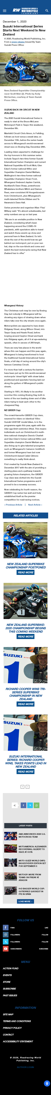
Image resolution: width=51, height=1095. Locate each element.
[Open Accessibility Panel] (47, 1083)
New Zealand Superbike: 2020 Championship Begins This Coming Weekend (25, 628)
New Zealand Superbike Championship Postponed (25, 565)
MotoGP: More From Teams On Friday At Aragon (30, 877)
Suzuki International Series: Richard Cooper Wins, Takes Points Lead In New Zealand (25, 761)
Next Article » (35, 504)
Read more (25, 572)
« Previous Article (13, 504)
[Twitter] (30, 805)
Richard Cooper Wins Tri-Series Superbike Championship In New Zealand (26, 694)
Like (46, 928)
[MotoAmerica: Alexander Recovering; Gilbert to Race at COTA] (10, 848)
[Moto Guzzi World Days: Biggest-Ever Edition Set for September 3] (10, 862)
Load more (24, 901)
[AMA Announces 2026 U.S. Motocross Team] (10, 836)
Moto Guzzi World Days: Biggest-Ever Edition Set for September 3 (32, 863)
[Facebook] (23, 805)
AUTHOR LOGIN (25, 1067)
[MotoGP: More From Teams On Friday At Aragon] (10, 876)
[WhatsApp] (36, 805)
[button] (4, 11)
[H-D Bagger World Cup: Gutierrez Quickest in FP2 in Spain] (10, 890)
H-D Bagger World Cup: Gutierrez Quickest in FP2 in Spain (31, 891)
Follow (45, 935)
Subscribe (43, 949)
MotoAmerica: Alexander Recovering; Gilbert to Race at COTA (32, 849)
